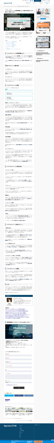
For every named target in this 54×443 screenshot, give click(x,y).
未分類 (20, 433)
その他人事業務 (22, 430)
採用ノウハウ (28, 3)
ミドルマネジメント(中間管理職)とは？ (11, 41)
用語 (20, 435)
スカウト (34, 3)
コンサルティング (38, 60)
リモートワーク (46, 60)
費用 (39, 61)
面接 (40, 3)
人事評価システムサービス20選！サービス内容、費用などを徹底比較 (15, 313)
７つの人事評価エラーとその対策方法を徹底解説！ (13, 318)
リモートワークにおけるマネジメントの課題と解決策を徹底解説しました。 (16, 310)
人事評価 (47, 3)
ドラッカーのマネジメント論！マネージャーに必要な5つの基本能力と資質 (16, 311)
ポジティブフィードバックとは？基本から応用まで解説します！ (13, 418)
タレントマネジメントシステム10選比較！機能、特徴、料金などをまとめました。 (17, 314)
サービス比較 (42, 60)
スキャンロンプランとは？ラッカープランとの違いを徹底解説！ (24, 420)
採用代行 (37, 61)
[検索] (49, 0)
